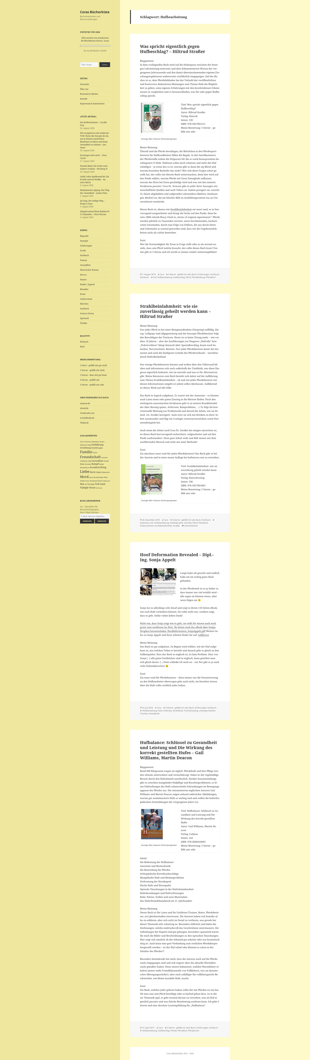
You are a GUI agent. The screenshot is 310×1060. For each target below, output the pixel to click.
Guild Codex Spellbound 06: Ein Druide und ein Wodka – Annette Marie (94, 179)
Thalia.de (84, 422)
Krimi (82, 294)
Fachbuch (84, 255)
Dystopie (84, 240)
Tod (97, 483)
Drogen (102, 442)
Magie (98, 472)
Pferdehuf (210, 277)
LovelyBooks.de (87, 418)
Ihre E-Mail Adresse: (89, 512)
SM (86, 484)
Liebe (84, 471)
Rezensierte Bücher (89, 94)
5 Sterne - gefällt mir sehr (179, 274)
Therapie (91, 484)
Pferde (173, 1030)
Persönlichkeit (98, 477)
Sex (82, 484)
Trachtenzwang (191, 710)
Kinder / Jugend (87, 284)
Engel (89, 445)
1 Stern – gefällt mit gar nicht (93, 365)
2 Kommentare (191, 525)
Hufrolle (188, 522)
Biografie (84, 236)
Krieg (103, 467)
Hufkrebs (167, 710)
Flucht (95, 452)
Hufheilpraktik (176, 522)
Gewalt (106, 461)
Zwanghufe (154, 713)
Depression (95, 442)
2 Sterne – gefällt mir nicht (92, 370)
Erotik (83, 250)
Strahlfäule (178, 710)
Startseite (84, 84)
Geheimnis (83, 461)
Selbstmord (106, 481)
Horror (83, 274)
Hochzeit (88, 464)
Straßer (176, 525)
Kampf (95, 463)
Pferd (106, 477)
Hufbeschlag (179, 277)
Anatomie (144, 522)
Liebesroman (86, 299)
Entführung (98, 444)
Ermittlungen (97, 448)
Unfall (102, 484)
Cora (162, 274)
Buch (82, 346)
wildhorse (203, 635)
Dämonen (83, 445)
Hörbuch (84, 341)
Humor (83, 279)
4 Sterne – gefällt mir (90, 380)
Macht (93, 472)
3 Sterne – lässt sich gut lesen (93, 375)
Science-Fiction (87, 313)
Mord (84, 476)
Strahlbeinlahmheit (181, 209)
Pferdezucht (193, 1030)
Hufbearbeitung (164, 277)
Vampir (84, 487)
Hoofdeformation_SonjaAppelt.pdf (186, 631)
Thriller (83, 323)
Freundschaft (90, 457)
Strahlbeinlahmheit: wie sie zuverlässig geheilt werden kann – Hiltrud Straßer (175, 311)
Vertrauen (99, 488)
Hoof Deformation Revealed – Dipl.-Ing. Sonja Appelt (177, 557)
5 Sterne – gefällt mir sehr (92, 384)
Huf (154, 277)
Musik (91, 477)
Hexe (82, 464)
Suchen (104, 65)
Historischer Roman (89, 270)
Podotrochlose (147, 525)
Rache (100, 481)
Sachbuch (84, 308)
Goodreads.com (87, 413)
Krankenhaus (84, 468)
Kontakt (83, 98)
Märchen (84, 303)
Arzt (81, 442)
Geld (89, 461)
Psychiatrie (94, 481)
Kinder (101, 464)
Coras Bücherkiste (94, 12)
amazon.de (85, 403)
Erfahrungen (86, 245)
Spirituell (84, 318)
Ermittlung (85, 447)
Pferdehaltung (198, 277)
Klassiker (84, 289)
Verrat (92, 487)
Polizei (87, 481)
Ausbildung (87, 442)
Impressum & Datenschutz (92, 103)
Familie (86, 451)
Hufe (160, 710)
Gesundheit (85, 265)
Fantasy (83, 260)
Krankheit (95, 467)
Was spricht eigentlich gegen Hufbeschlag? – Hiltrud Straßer (172, 48)
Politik (82, 481)
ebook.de (84, 408)
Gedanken (104, 457)
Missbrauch (106, 472)
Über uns (84, 89)
